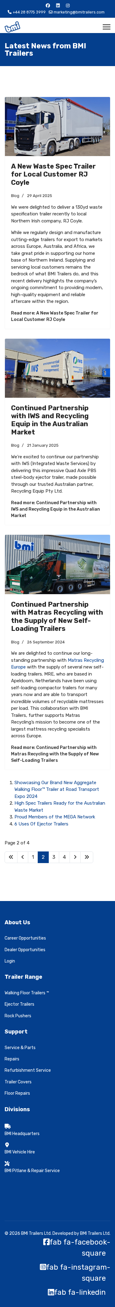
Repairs (12, 1059)
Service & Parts (20, 1047)
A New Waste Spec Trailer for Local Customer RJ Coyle (53, 174)
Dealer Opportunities (25, 949)
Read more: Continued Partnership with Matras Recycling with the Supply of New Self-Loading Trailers (55, 754)
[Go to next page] (75, 857)
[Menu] (106, 27)
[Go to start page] (11, 857)
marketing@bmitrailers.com (79, 12)
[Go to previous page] (22, 857)
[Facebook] (48, 5)
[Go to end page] (86, 857)
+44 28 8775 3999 (29, 12)
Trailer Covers (18, 1082)
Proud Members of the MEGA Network (54, 817)
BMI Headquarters (22, 1133)
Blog (15, 195)
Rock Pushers (18, 1015)
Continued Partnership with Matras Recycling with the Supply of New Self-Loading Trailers (57, 616)
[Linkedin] (58, 5)
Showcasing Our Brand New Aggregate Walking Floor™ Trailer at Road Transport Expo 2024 (56, 789)
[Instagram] (68, 5)
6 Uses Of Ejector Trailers (41, 824)
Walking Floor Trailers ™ (27, 993)
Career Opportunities (25, 938)
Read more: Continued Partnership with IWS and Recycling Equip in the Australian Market (55, 509)
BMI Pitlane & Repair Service (32, 1170)
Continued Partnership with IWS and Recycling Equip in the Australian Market (50, 420)
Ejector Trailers (19, 1004)
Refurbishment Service (28, 1070)
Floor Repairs (17, 1093)
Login (10, 961)
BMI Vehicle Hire (20, 1152)
